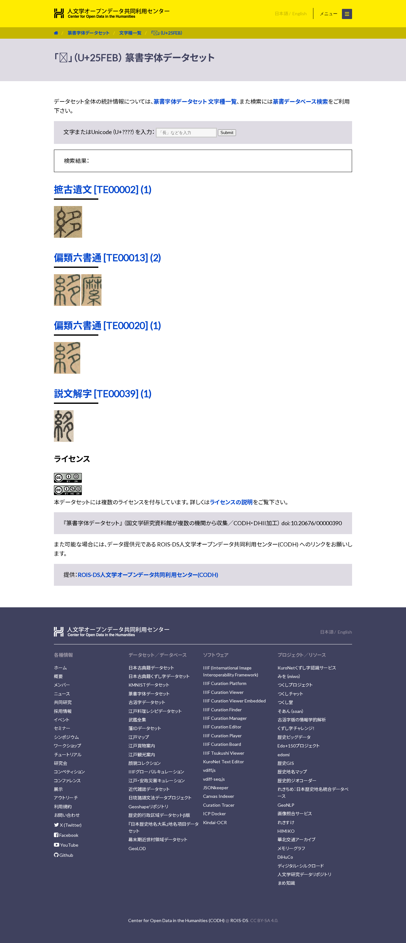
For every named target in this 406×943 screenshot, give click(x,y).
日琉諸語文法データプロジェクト (160, 797)
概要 (58, 676)
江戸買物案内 (141, 745)
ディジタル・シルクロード (301, 866)
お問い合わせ (67, 815)
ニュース (62, 693)
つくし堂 (285, 702)
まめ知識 (286, 883)
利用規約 (63, 806)
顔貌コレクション (144, 763)
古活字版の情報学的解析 (302, 719)
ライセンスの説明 (231, 502)
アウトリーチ (66, 797)
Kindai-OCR (215, 822)
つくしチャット (290, 693)
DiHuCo (285, 857)
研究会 (60, 763)
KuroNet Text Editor (223, 761)
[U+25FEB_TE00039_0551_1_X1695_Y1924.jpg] (64, 439)
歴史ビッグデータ (294, 737)
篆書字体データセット (89, 33)
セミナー (62, 728)
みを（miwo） (289, 676)
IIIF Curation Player (222, 735)
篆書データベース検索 (300, 101)
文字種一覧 (130, 33)
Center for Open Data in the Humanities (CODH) (176, 920)
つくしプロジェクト (295, 685)
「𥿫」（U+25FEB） (167, 33)
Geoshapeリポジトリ (148, 806)
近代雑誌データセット (149, 789)
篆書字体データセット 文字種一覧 (195, 101)
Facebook (68, 835)
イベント (61, 719)
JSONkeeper (215, 787)
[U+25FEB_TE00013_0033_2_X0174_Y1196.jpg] (91, 303)
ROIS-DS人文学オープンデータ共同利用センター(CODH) (148, 574)
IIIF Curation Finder (222, 709)
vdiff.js (209, 770)
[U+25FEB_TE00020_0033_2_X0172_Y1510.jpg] (67, 371)
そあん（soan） (291, 711)
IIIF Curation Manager (225, 718)
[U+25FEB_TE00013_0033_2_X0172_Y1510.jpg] (67, 303)
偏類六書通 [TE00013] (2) (107, 257)
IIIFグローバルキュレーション (156, 771)
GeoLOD (137, 848)
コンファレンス (67, 780)
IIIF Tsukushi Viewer (223, 753)
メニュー (329, 13)
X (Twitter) (70, 825)
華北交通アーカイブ (296, 839)
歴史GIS (286, 763)
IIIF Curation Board (222, 744)
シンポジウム (66, 737)
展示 (58, 789)
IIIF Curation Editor (222, 726)
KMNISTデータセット (148, 685)
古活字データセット (146, 702)
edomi (284, 754)
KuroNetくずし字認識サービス (307, 667)
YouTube (68, 845)
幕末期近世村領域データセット (157, 839)
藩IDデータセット (144, 728)
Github (65, 855)
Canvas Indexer (218, 796)
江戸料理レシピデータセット (155, 711)
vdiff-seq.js (214, 779)
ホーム (60, 667)
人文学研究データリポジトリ (304, 874)
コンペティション (69, 771)
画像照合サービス (295, 813)
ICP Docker (214, 813)
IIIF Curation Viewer (223, 692)
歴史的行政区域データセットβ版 (159, 815)
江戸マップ (138, 737)
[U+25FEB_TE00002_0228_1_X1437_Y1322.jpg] (68, 235)
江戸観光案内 (141, 754)
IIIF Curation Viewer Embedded (234, 700)
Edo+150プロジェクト (299, 745)
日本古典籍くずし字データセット (159, 676)
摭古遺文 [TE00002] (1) (103, 189)
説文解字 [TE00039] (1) (103, 393)
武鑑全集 (137, 719)
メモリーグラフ (291, 848)
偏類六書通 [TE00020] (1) (107, 325)
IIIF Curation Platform (224, 683)
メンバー (62, 685)
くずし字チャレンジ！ (296, 728)
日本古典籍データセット (151, 667)
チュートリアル (68, 754)
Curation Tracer (218, 805)
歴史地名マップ (292, 771)
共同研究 (63, 702)
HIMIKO (286, 831)
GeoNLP (286, 805)
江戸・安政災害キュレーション (156, 780)
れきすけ (286, 822)
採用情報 (63, 711)
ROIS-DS (239, 920)
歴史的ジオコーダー (297, 780)
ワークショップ (67, 745)
